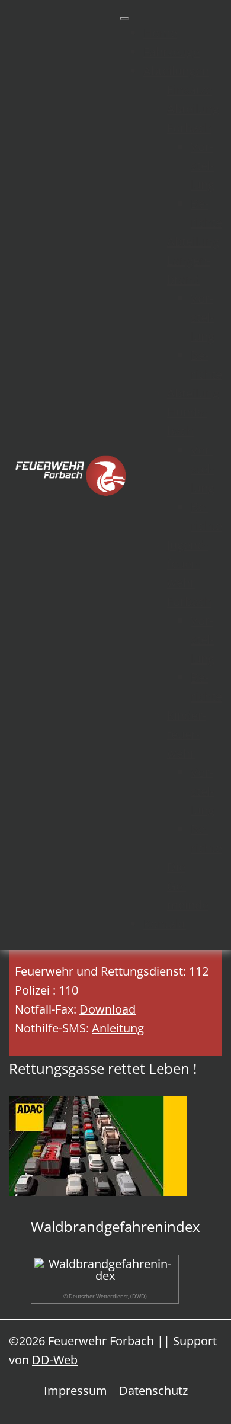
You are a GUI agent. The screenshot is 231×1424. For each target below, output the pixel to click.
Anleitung (118, 1028)
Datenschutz (153, 1391)
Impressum (75, 1391)
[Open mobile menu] (124, 18)
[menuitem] (160, 33)
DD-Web (55, 1360)
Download (107, 1009)
